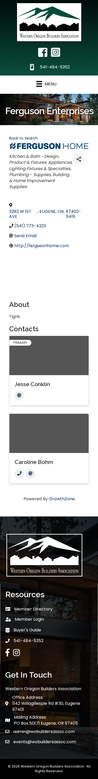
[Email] (19, 395)
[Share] (79, 159)
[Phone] (19, 473)
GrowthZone (62, 499)
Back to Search (23, 138)
